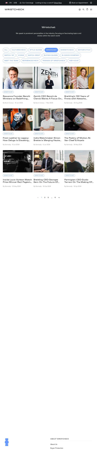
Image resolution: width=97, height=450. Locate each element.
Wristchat (51, 50)
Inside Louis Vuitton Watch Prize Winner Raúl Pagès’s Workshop (17, 181)
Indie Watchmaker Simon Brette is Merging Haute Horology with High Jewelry (47, 139)
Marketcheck (67, 50)
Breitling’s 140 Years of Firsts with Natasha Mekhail (76, 97)
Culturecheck (19, 50)
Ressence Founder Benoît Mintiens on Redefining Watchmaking (16, 97)
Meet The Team (11, 60)
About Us (53, 444)
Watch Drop (34, 55)
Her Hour (73, 60)
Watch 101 (9, 55)
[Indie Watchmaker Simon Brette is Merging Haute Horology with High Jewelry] (48, 119)
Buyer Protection (56, 448)
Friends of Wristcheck (54, 60)
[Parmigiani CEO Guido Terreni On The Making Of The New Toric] (79, 161)
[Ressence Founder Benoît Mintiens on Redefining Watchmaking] (18, 78)
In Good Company (70, 55)
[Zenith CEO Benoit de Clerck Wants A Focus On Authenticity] (48, 78)
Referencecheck (30, 60)
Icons (21, 55)
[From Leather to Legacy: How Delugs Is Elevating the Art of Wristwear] (18, 119)
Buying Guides (51, 55)
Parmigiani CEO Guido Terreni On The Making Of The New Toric (78, 181)
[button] (91, 9)
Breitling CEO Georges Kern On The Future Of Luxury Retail (46, 181)
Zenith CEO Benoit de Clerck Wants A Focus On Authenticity (47, 97)
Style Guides (36, 50)
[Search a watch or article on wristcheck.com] (83, 9)
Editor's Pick (84, 50)
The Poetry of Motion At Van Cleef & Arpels (77, 139)
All (6, 50)
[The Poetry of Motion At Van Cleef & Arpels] (79, 119)
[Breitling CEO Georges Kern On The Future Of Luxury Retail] (48, 161)
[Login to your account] (91, 3)
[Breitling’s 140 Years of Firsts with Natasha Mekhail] (79, 78)
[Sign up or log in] (80, 9)
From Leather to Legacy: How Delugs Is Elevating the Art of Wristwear (16, 139)
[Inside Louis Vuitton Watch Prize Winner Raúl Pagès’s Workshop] (18, 161)
